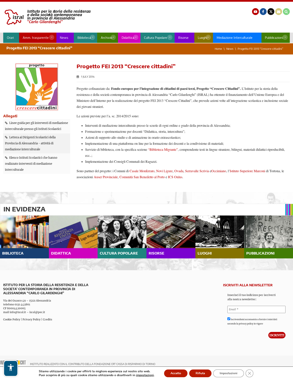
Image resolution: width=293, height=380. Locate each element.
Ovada (178, 171)
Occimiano (218, 171)
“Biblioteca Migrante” (163, 149)
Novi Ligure (164, 171)
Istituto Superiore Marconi (247, 171)
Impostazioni (228, 373)
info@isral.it (18, 312)
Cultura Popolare (155, 37)
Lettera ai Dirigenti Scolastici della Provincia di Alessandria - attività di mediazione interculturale (30, 143)
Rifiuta (200, 373)
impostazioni (145, 375)
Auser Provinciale (106, 177)
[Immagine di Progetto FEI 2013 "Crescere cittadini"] (36, 87)
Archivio (106, 37)
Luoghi (202, 37)
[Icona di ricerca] (286, 11)
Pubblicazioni (274, 37)
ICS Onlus (175, 177)
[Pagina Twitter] (270, 11)
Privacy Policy (32, 319)
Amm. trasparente (36, 37)
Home (218, 48)
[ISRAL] (47, 17)
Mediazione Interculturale (234, 37)
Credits (47, 319)
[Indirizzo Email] (278, 11)
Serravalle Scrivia (197, 171)
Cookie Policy (11, 319)
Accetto (176, 373)
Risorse (183, 37)
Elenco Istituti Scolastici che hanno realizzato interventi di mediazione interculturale (31, 164)
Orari (10, 37)
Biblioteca (84, 37)
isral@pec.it (37, 312)
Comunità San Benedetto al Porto (142, 177)
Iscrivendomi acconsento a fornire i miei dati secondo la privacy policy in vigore (252, 321)
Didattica (128, 37)
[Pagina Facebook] (263, 11)
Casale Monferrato (142, 171)
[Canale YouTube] (255, 11)
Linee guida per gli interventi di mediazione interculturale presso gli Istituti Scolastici (36, 126)
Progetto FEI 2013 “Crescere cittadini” (260, 48)
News (64, 37)
